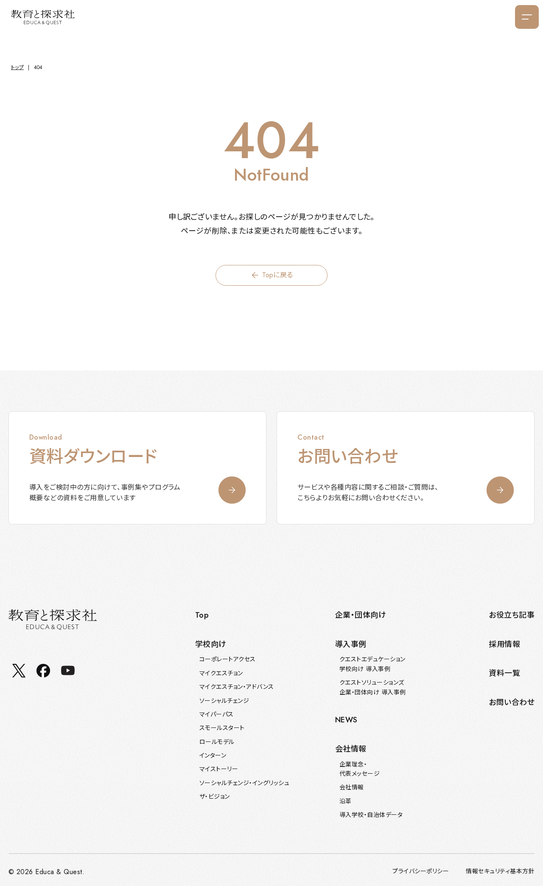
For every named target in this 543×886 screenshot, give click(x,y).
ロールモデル (217, 742)
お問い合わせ (512, 702)
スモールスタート (222, 728)
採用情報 (504, 644)
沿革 (345, 801)
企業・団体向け (360, 615)
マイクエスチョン (221, 673)
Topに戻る (277, 275)
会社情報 (351, 787)
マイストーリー (218, 769)
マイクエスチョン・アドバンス (236, 687)
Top (202, 615)
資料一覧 (504, 673)
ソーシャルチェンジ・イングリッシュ (244, 783)
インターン (212, 755)
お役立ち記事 (512, 615)
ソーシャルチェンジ (224, 701)
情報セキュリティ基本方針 (500, 871)
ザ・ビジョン (214, 796)
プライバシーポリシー (420, 871)
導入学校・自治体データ (371, 815)
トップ (17, 67)
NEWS (346, 719)
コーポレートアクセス (227, 659)
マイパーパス (216, 714)
